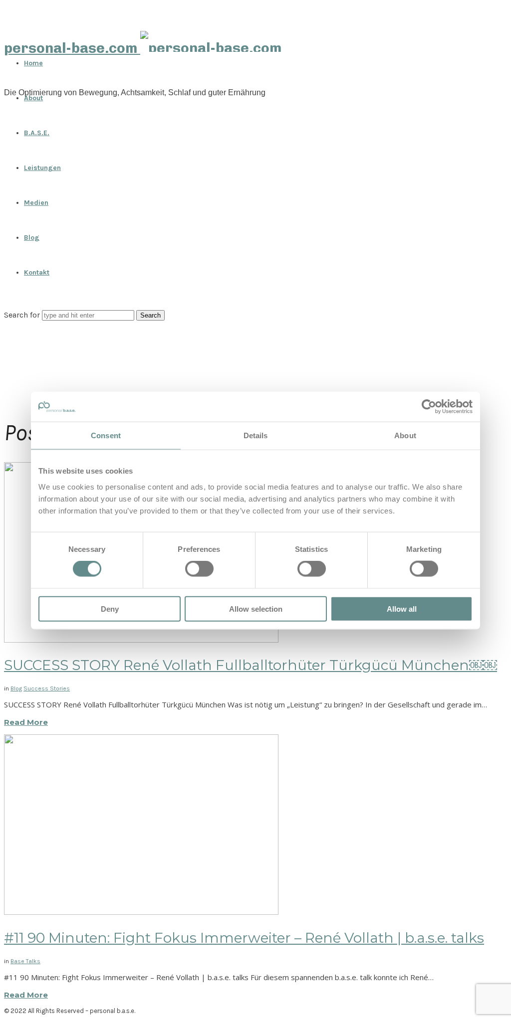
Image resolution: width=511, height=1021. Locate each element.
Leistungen (42, 168)
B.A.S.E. (36, 133)
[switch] (199, 569)
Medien (36, 202)
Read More (26, 722)
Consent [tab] (106, 435)
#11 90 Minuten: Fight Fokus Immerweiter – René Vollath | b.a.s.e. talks (244, 937)
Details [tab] (256, 435)
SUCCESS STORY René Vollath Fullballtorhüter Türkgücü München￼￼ (250, 665)
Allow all (402, 608)
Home (33, 63)
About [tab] (405, 435)
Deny (110, 608)
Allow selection (255, 608)
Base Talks (25, 961)
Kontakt (36, 272)
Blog (31, 237)
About (33, 98)
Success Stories (46, 688)
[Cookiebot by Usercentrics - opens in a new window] (429, 406)
